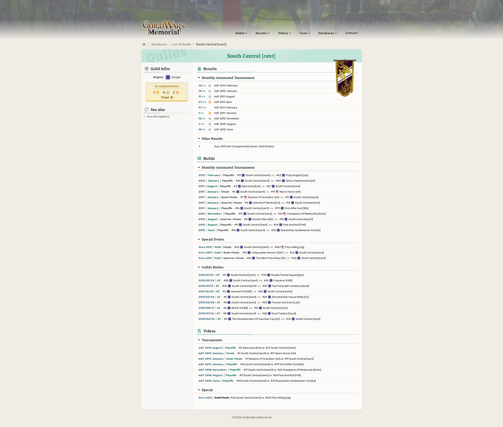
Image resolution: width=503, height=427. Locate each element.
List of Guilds (181, 44)
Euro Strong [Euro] (158, 116)
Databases (159, 44)
